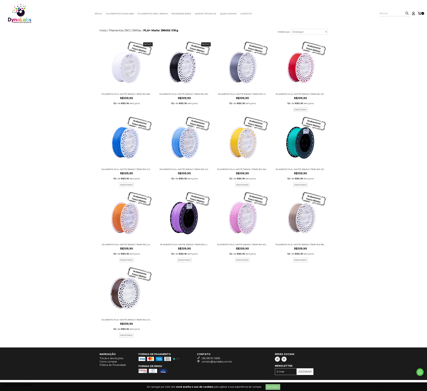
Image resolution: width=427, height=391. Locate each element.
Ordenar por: (284, 32)
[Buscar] (407, 13)
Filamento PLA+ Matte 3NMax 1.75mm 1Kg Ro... (242, 244)
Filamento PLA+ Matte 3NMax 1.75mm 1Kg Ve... (300, 94)
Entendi (273, 387)
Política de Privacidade (113, 364)
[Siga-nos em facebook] (284, 359)
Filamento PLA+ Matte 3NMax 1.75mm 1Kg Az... (126, 169)
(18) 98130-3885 (210, 358)
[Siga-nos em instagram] (277, 359)
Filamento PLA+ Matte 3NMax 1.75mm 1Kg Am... (242, 169)
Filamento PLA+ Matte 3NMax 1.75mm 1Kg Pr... (184, 94)
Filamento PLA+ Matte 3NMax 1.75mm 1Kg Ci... (242, 94)
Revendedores (181, 13)
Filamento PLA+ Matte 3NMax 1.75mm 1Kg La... (126, 244)
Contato (246, 13)
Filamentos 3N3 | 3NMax (153, 13)
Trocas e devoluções (111, 358)
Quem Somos (228, 13)
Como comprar (108, 361)
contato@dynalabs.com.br (216, 361)
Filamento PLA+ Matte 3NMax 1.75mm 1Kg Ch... (126, 319)
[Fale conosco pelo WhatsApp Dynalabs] (420, 372)
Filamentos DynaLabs (120, 13)
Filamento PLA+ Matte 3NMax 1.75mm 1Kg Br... (126, 94)
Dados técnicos (205, 13)
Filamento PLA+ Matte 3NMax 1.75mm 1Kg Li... (184, 244)
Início (98, 13)
